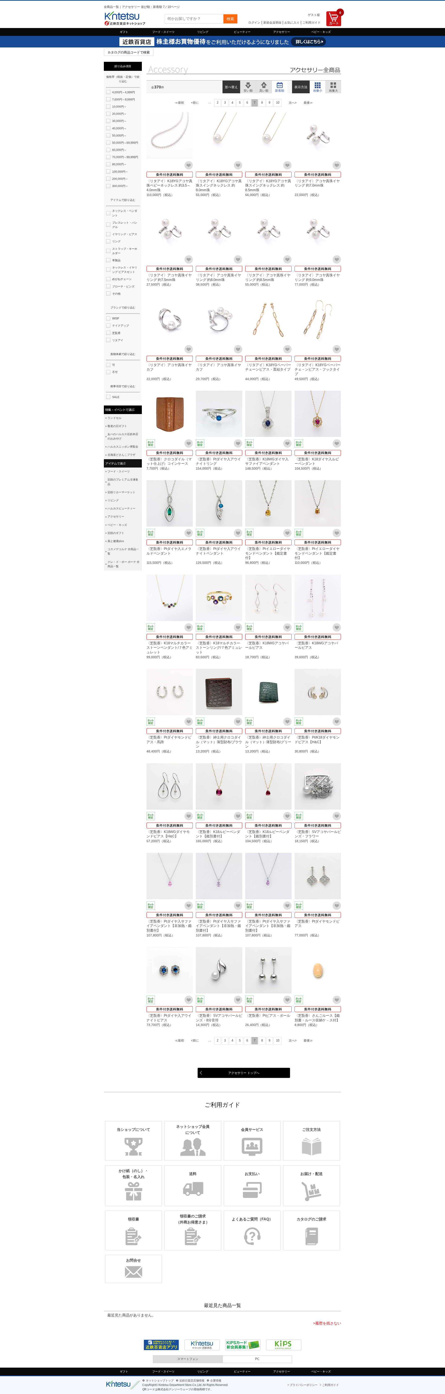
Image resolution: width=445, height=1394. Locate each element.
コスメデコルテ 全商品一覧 (123, 551)
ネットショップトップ (160, 1380)
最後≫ (308, 102)
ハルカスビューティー (121, 508)
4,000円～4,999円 (123, 92)
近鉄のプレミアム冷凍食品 (123, 482)
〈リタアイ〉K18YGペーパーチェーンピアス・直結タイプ (268, 367)
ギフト (124, 32)
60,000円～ (119, 150)
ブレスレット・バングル (124, 225)
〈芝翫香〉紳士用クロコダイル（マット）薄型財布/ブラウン (219, 741)
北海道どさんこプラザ (121, 454)
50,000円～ (119, 135)
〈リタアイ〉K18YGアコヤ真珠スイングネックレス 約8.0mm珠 (219, 185)
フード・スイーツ (163, 32)
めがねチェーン (122, 279)
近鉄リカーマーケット (121, 492)
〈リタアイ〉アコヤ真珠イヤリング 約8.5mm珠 (267, 277)
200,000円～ (120, 179)
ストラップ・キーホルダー (124, 251)
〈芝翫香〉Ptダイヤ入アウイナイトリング (218, 461)
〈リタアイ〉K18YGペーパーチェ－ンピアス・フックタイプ (317, 369)
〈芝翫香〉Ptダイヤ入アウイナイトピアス (168, 1018)
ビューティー (242, 32)
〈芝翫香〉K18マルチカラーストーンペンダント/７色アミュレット (169, 647)
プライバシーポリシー (304, 1385)
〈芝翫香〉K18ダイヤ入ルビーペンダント (317, 461)
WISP (115, 318)
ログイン (254, 22)
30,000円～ (119, 121)
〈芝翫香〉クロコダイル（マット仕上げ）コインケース (169, 461)
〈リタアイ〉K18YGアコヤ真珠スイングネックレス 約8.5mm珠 (268, 185)
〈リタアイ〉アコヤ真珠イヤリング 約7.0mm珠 (317, 183)
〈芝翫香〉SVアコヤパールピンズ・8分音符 (219, 1018)
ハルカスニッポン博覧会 (123, 446)
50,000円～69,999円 (125, 142)
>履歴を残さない (327, 1323)
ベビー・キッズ (321, 32)
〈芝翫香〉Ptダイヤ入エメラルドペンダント (168, 551)
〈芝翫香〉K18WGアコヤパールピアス (267, 645)
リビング (202, 32)
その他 (116, 293)
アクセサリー (281, 32)
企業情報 (215, 1380)
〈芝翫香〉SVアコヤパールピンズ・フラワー (318, 834)
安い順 (248, 85)
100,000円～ (120, 171)
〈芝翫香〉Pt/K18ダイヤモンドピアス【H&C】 (317, 739)
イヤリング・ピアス (124, 234)
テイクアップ (120, 325)
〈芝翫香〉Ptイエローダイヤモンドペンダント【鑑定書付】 (267, 553)
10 (277, 102)
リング (116, 241)
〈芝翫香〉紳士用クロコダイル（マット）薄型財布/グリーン (268, 741)
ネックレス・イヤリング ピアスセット (124, 270)
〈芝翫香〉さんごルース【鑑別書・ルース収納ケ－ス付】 (317, 1018)
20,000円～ (119, 113)
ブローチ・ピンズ (123, 286)
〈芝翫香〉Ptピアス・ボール (267, 1015)
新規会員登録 (272, 22)
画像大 (333, 85)
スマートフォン (187, 1359)
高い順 (264, 85)
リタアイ (117, 340)
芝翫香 (116, 333)
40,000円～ (119, 128)
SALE (115, 397)
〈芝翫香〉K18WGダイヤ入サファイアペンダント (267, 461)
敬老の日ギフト (117, 426)
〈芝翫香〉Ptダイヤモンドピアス (317, 923)
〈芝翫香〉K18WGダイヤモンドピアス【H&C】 (168, 834)
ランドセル (114, 418)
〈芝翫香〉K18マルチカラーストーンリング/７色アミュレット (219, 647)
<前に (195, 102)
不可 (115, 372)
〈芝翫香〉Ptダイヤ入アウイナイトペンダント (218, 551)
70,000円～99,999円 (125, 157)
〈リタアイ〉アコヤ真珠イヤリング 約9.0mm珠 (317, 277)
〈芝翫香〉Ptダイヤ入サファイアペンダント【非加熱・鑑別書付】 (169, 925)
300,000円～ (120, 186)
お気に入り (291, 22)
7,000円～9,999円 (123, 99)
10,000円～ (119, 106)
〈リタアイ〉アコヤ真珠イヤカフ (169, 367)
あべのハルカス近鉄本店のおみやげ (123, 436)
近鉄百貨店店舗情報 (191, 1380)
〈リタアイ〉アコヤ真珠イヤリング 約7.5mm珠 (169, 277)
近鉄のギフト (116, 533)
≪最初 (179, 102)
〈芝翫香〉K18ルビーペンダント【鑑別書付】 (218, 834)
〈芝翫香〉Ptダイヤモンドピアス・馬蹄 (168, 739)
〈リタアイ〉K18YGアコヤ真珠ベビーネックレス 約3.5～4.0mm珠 (169, 185)
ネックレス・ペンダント (124, 213)
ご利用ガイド (311, 22)
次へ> (293, 102)
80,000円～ (119, 164)
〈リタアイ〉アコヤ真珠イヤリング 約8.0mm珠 (218, 277)
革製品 (116, 260)
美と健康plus (116, 541)
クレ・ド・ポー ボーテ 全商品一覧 (124, 564)
